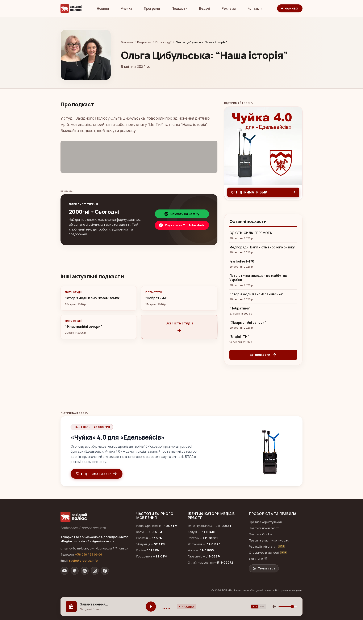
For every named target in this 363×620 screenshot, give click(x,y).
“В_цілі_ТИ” (239, 337)
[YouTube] (64, 571)
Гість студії (163, 42)
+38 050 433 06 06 (88, 554)
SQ (262, 606)
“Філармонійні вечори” (247, 323)
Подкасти (179, 8)
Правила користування (265, 522)
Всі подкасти (263, 355)
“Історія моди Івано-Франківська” (256, 294)
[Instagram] (95, 571)
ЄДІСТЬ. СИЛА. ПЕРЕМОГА (250, 233)
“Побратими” (239, 308)
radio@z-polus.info (83, 561)
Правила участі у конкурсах (269, 540)
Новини (103, 8)
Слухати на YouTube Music (185, 225)
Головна (127, 42)
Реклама (229, 8)
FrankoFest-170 (241, 261)
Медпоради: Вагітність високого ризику (262, 247)
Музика (126, 8)
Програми (152, 8)
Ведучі (204, 8)
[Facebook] (105, 571)
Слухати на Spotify (184, 214)
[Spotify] (85, 571)
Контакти (255, 8)
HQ (255, 606)
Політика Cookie (260, 534)
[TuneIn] (75, 571)
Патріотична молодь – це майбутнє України (258, 278)
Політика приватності (264, 528)
